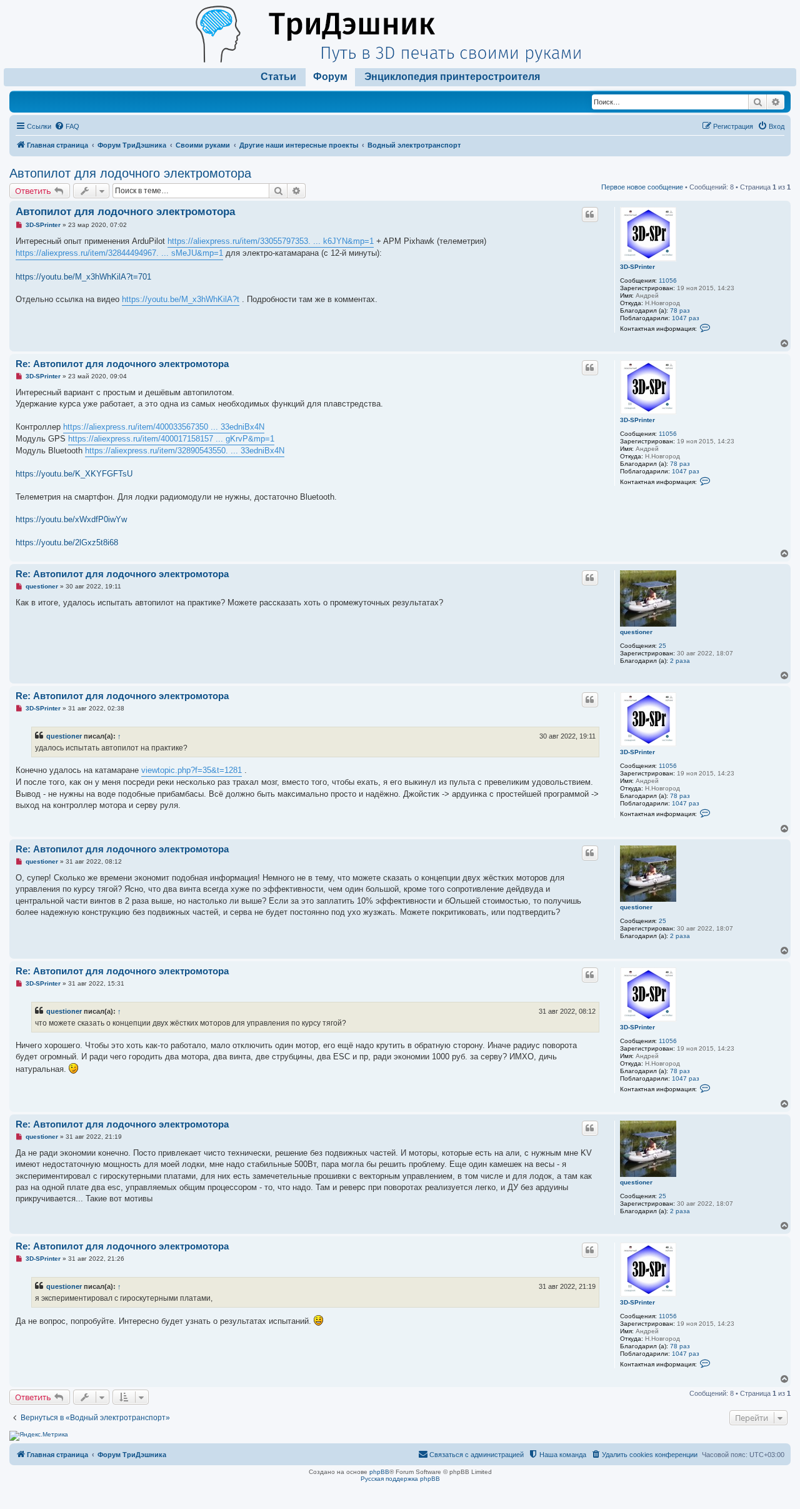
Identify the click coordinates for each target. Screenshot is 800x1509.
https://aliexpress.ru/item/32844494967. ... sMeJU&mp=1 (119, 253)
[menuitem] (66, 126)
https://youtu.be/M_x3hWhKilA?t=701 (83, 276)
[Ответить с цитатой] (590, 214)
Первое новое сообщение (642, 187)
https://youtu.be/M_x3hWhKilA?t (180, 299)
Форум (330, 76)
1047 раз (685, 318)
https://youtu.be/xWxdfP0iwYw (71, 519)
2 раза (680, 660)
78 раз (680, 310)
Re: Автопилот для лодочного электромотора (122, 363)
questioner (636, 631)
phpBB (379, 1471)
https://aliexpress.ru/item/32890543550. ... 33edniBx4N (184, 450)
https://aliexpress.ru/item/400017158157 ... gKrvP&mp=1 (171, 438)
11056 (668, 280)
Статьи (278, 76)
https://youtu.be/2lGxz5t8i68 (67, 542)
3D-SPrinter (637, 266)
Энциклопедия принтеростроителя (452, 76)
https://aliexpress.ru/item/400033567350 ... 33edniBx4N (163, 427)
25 (662, 645)
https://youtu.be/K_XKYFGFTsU (74, 473)
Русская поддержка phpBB (400, 1478)
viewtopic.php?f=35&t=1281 (191, 770)
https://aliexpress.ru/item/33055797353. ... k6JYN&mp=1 (271, 241)
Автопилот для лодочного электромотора (130, 173)
